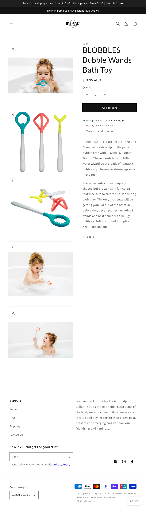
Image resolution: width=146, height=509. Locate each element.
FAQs (12, 417)
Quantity (87, 87)
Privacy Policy (61, 464)
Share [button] (90, 236)
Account (15, 409)
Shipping (15, 426)
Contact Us (16, 435)
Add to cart (109, 107)
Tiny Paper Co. (100, 493)
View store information (100, 131)
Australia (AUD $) (21, 494)
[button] (11, 24)
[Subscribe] (69, 457)
